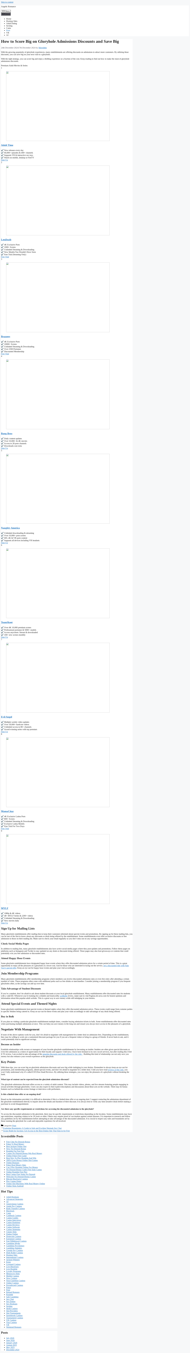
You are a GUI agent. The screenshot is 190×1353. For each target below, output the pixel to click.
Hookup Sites (11, 21)
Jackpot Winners (13, 1260)
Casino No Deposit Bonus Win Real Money (24, 1153)
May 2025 (10, 1347)
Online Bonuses (12, 1163)
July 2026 (10, 1338)
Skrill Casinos (12, 1308)
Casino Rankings (13, 1222)
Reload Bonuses (13, 1292)
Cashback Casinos (13, 1215)
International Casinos (14, 1257)
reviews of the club (115, 1070)
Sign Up (4, 160)
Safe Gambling (12, 1297)
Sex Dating (10, 1301)
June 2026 (10, 1340)
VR (7, 33)
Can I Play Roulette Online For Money (22, 1167)
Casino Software (13, 1227)
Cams (8, 28)
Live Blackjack (12, 1267)
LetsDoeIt (6, 239)
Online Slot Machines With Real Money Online (25, 1184)
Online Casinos (12, 1283)
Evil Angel (6, 717)
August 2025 (11, 1345)
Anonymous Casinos (14, 1204)
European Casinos (13, 1239)
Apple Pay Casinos (14, 1206)
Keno (8, 1262)
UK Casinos (11, 1320)
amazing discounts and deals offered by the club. (63, 1054)
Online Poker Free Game (16, 1156)
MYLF (4, 908)
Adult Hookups (12, 1197)
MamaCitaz (7, 811)
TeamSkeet (7, 622)
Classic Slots (11, 1232)
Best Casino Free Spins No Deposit (20, 1174)
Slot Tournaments (13, 1313)
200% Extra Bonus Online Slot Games (22, 1160)
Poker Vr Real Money (15, 1144)
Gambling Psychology (15, 1246)
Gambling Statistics (14, 1248)
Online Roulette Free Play (16, 1172)
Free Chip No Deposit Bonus (18, 1142)
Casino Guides (12, 1218)
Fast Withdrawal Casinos (16, 1241)
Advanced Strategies (14, 1199)
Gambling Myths (13, 1243)
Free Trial (5, 257)
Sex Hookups (11, 1304)
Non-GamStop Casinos (15, 1281)
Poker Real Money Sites (16, 1165)
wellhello (63, 996)
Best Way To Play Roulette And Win (21, 1158)
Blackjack (10, 1211)
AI (7, 35)
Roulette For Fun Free (15, 1151)
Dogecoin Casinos (13, 1236)
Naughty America (10, 528)
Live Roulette (11, 1269)
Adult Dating (11, 23)
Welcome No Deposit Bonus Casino (21, 1177)
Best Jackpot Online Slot (16, 1146)
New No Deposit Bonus (16, 1149)
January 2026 (11, 1343)
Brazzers (5, 336)
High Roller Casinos (14, 1253)
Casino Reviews (13, 1225)
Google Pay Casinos (14, 1250)
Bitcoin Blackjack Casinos (17, 1179)
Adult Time (7, 145)
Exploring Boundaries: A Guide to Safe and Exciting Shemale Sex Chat (32, 1128)
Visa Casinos (11, 1322)
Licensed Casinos (13, 1264)
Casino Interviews (13, 1220)
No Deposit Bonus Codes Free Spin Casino (24, 1170)
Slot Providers (12, 1311)
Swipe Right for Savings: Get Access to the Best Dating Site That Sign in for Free (36, 1131)
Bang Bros (6, 433)
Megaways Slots (13, 1274)
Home (8, 19)
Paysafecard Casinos (14, 1285)
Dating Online (12, 1234)
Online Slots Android (15, 1186)
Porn (8, 30)
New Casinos (11, 1278)
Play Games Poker (13, 1181)
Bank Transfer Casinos (15, 1208)
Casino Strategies (13, 1229)
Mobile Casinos (12, 1276)
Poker (8, 1287)
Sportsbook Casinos (14, 1315)
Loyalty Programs (13, 1271)
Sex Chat (10, 1299)
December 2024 (12, 1350)
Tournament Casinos (14, 1318)
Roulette (9, 1294)
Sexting (9, 26)
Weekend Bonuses (13, 1327)
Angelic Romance (8, 6)
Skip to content (7, 2)
